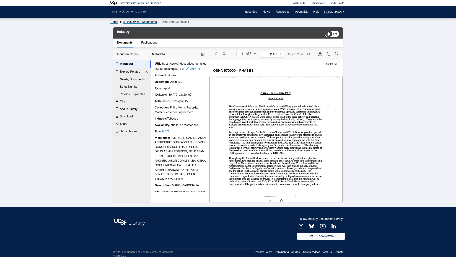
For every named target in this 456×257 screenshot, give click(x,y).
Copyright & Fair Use (287, 252)
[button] (334, 12)
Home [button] (114, 22)
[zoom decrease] (263, 54)
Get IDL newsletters (321, 236)
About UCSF (299, 3)
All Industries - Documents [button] (140, 22)
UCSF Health (337, 3)
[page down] (255, 54)
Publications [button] (149, 42)
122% (271, 54)
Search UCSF (318, 3)
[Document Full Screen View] (336, 54)
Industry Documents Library (128, 11)
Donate (339, 252)
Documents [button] (125, 42)
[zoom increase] (281, 54)
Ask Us (327, 252)
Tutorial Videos (311, 252)
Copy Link (195, 69)
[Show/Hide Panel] (203, 54)
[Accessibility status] (320, 54)
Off (335, 34)
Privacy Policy (263, 252)
